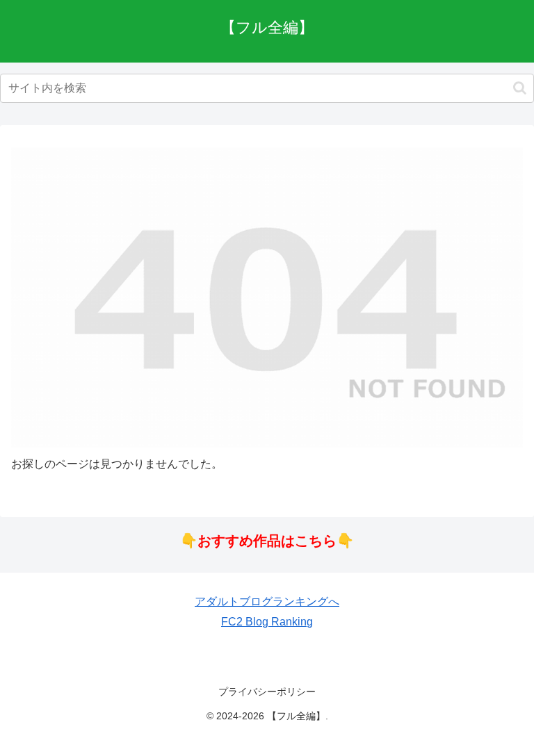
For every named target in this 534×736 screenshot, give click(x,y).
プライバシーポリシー (267, 691)
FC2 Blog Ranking (267, 622)
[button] (520, 88)
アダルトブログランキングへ (267, 601)
